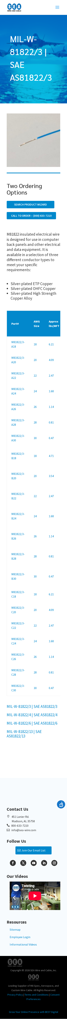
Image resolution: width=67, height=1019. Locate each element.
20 (35, 360)
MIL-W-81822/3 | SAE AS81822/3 (32, 706)
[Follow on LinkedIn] (44, 863)
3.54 (51, 476)
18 (35, 344)
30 (35, 438)
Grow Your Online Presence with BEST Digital (33, 1012)
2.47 (51, 375)
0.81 (51, 422)
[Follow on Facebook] (13, 863)
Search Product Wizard (30, 204)
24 (35, 391)
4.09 (51, 360)
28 (35, 422)
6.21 (51, 344)
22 (35, 375)
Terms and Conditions (37, 994)
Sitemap (15, 929)
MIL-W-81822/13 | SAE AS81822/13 (24, 734)
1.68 (51, 391)
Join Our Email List (33, 850)
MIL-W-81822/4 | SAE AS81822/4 (32, 714)
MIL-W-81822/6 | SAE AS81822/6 (32, 723)
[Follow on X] (23, 863)
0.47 (51, 438)
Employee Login (20, 937)
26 (35, 407)
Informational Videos (23, 944)
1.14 (51, 407)
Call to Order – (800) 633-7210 (31, 215)
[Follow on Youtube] (34, 863)
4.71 (51, 456)
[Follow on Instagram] (54, 863)
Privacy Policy (15, 994)
